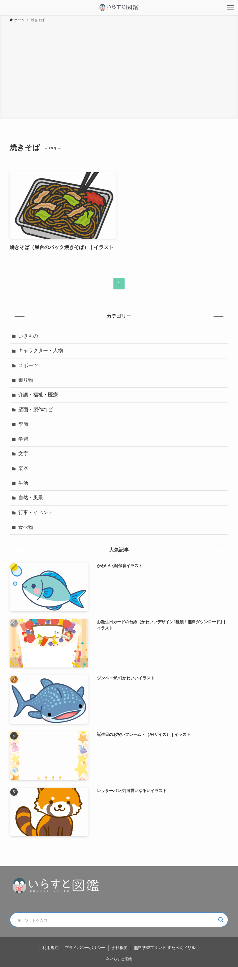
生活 (23, 483)
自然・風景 (30, 497)
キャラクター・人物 (40, 350)
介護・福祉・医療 (38, 394)
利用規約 (50, 947)
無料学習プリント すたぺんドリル (165, 947)
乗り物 (25, 380)
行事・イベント (35, 512)
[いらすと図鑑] (119, 7)
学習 (23, 439)
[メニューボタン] (230, 7)
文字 (23, 453)
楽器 (23, 468)
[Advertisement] (119, 69)
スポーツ (28, 365)
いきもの (28, 336)
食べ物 (25, 527)
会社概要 (120, 947)
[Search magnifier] (221, 919)
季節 (23, 424)
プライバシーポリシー (85, 947)
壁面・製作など (35, 409)
